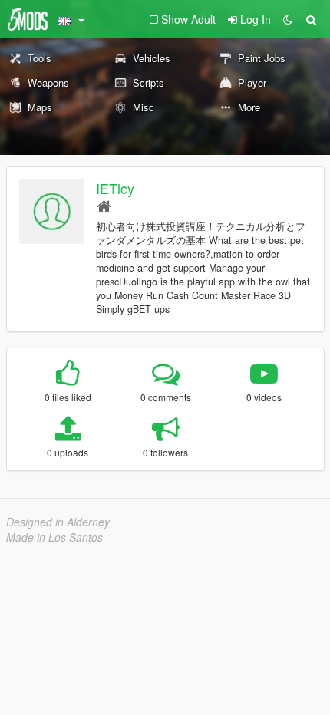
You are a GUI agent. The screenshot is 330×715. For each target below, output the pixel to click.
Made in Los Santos (54, 537)
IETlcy (115, 188)
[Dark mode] (288, 19)
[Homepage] (104, 205)
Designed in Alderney (58, 521)
